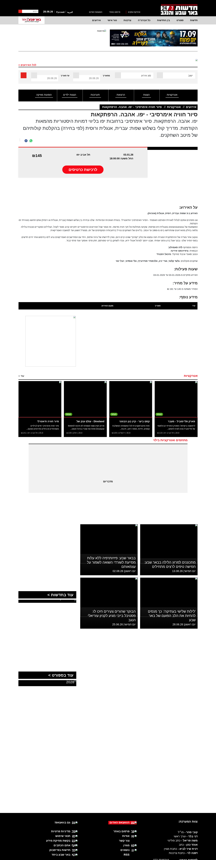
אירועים (96, 20)
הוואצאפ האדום (95, 12)
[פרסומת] (154, 38)
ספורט (180, 20)
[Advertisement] (108, 192)
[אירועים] (191, 60)
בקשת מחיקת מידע (58, 840)
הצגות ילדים (69, 94)
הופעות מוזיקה (44, 94)
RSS (126, 854)
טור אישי (112, 20)
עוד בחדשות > (60, 595)
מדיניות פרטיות (60, 831)
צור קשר (124, 840)
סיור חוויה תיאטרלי (48, 421)
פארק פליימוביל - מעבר (181, 421)
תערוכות (95, 94)
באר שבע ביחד (61, 854)
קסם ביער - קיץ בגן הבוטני (134, 421)
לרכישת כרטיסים (83, 170)
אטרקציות (172, 94)
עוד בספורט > (60, 675)
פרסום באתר (114, 12)
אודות (125, 836)
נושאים (124, 850)
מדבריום (108, 481)
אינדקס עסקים (134, 12)
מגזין (126, 845)
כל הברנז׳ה (144, 20)
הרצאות (121, 94)
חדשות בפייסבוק (59, 850)
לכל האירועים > (27, 65)
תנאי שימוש (62, 836)
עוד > (21, 376)
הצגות (146, 94)
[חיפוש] (20, 11)
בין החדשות (163, 20)
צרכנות (127, 20)
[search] (23, 75)
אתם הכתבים (62, 845)
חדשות (194, 20)
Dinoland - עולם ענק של (90, 421)
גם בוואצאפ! (62, 822)
